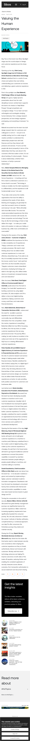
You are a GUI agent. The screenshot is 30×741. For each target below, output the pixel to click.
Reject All (15, 733)
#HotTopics (5, 38)
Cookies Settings (15, 729)
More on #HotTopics (7, 694)
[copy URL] (22, 574)
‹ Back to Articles (6, 11)
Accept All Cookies (14, 738)
